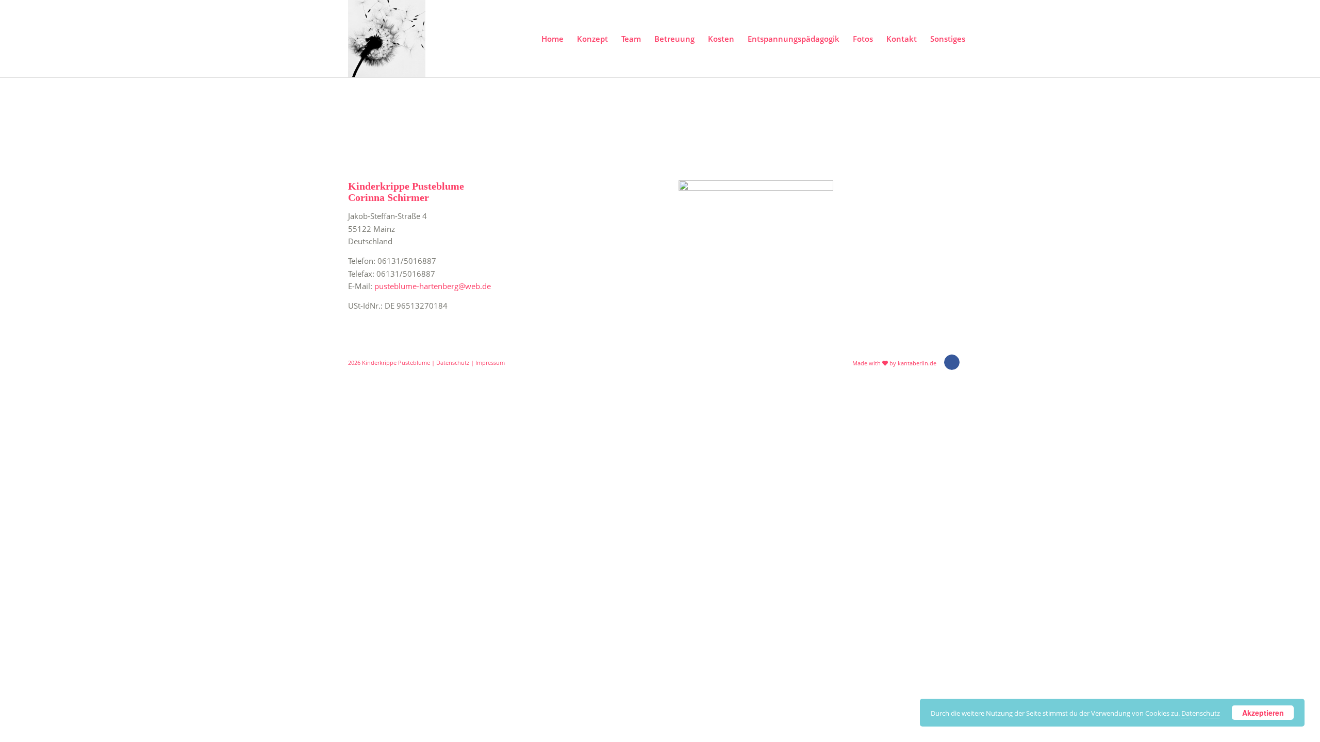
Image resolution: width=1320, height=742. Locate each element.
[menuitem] (552, 38)
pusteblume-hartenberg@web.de (432, 286)
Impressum (490, 362)
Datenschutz (452, 362)
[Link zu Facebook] (952, 362)
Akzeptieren (1263, 712)
